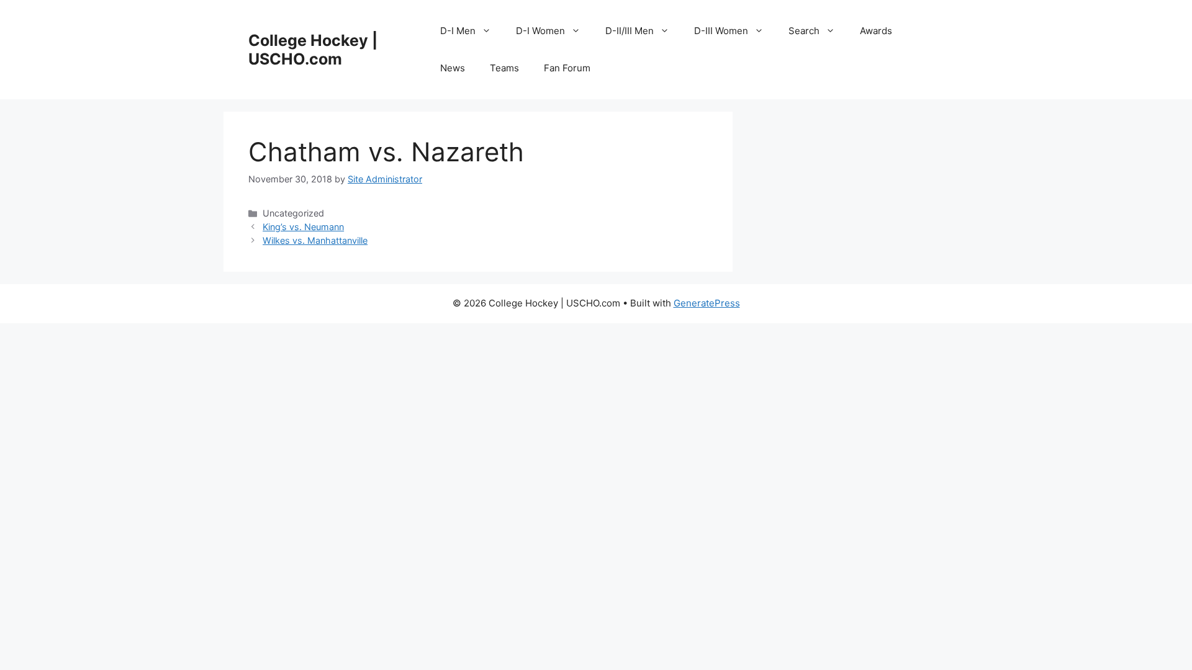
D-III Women (721, 31)
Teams (504, 68)
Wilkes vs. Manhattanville (315, 240)
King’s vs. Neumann (303, 226)
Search (804, 31)
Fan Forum (567, 68)
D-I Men (458, 31)
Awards (876, 31)
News (452, 68)
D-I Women (540, 31)
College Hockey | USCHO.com (312, 49)
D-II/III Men (629, 31)
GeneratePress (707, 303)
